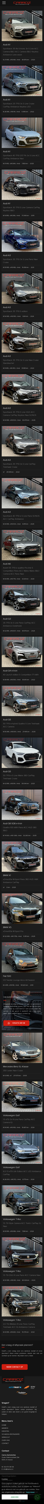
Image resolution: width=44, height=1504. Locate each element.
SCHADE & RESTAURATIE (11, 1434)
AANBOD (5, 1428)
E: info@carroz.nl (7, 1469)
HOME (4, 1425)
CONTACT (5, 1443)
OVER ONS (6, 1440)
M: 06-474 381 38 (8, 1467)
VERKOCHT (6, 1437)
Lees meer (30, 1492)
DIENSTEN (5, 1431)
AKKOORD (15, 1497)
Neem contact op (14, 1367)
